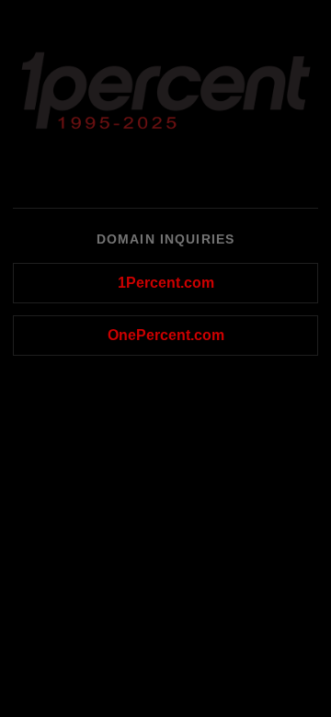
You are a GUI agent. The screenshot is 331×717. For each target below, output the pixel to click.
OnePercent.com (166, 335)
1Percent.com (166, 282)
